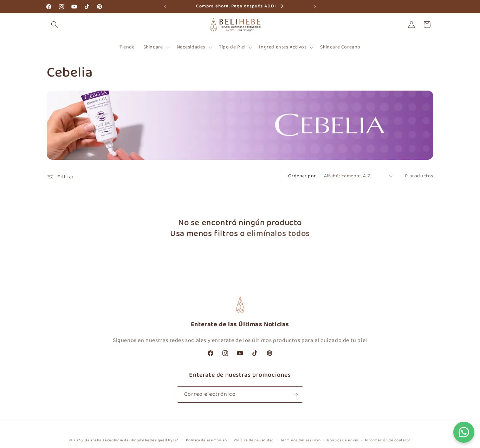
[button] (54, 24)
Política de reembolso (206, 440)
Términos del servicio (300, 440)
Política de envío (342, 440)
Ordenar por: (302, 176)
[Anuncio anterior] (165, 6)
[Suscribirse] (295, 395)
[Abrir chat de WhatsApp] (463, 431)
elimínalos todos (278, 233)
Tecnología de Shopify (123, 440)
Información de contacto (388, 440)
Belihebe (93, 440)
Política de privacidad (254, 440)
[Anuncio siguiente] (315, 6)
